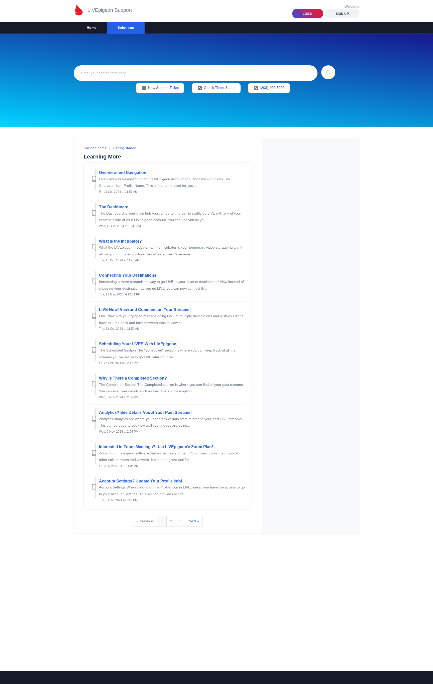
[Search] (328, 72)
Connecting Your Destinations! (128, 275)
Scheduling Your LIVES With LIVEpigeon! (138, 344)
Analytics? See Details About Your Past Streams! (145, 412)
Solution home (95, 148)
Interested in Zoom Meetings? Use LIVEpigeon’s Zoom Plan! (156, 447)
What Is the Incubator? (120, 241)
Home (91, 28)
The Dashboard (114, 207)
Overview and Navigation (122, 172)
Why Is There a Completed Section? (133, 378)
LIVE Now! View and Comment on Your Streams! (145, 309)
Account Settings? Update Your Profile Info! (140, 481)
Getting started (124, 148)
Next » (194, 521)
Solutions (126, 28)
